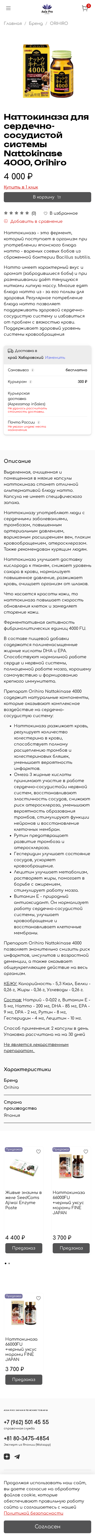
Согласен (48, 1527)
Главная (13, 23)
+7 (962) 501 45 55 (26, 1422)
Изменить (55, 358)
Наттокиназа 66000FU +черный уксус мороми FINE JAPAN (69, 1202)
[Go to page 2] (9, 1263)
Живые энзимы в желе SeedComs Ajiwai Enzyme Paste (23, 1200)
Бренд (36, 23)
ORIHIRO (59, 23)
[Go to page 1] (5, 1263)
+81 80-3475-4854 (26, 1439)
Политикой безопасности (33, 1513)
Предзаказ (23, 1248)
